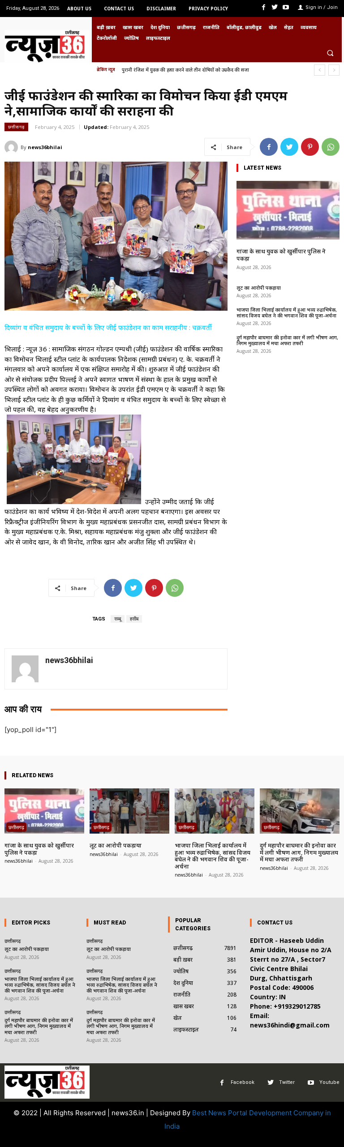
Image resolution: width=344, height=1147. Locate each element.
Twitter (287, 1082)
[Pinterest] (310, 147)
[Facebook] (263, 7)
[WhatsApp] (331, 147)
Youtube (329, 1082)
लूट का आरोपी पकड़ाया (258, 287)
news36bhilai (45, 147)
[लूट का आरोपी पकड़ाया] (129, 811)
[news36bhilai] (12, 147)
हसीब (134, 619)
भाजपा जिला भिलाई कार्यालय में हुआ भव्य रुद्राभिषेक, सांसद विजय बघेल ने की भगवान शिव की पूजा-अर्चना (286, 312)
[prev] (319, 70)
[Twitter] (274, 7)
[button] (330, 52)
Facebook (242, 1082)
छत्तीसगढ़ (16, 127)
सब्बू (117, 619)
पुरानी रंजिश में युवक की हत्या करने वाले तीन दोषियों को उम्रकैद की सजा (185, 69)
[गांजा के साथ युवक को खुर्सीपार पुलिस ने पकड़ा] (288, 210)
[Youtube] (286, 7)
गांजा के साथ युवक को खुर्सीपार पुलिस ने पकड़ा (281, 254)
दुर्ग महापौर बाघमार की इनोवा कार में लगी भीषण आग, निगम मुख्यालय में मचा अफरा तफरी (287, 340)
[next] (334, 70)
